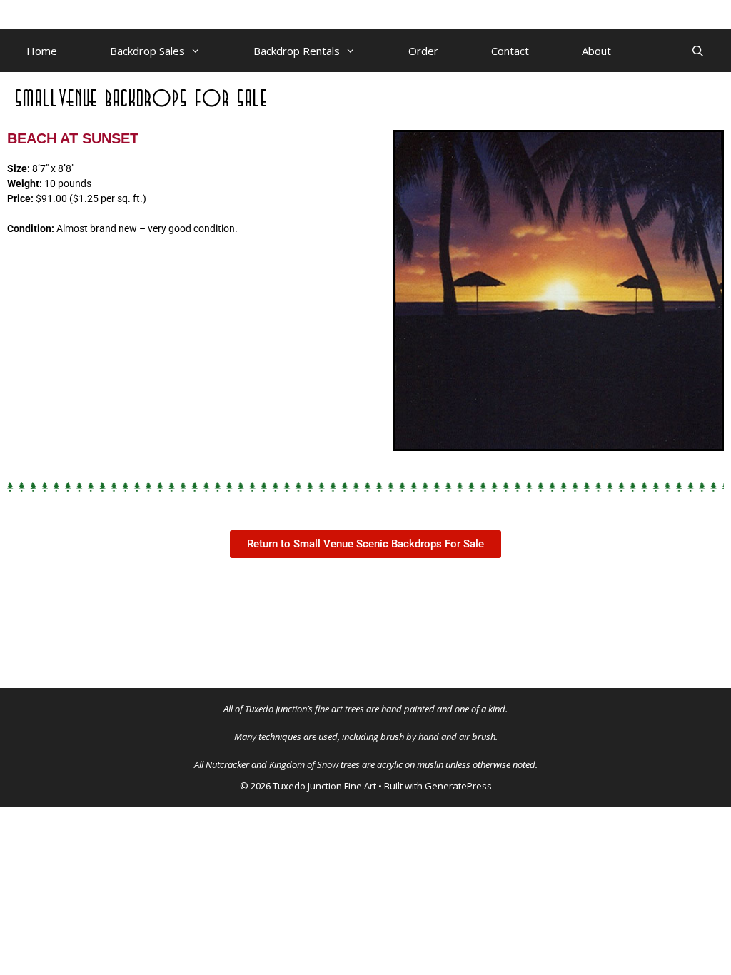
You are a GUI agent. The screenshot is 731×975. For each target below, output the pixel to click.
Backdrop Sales (147, 51)
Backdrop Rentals (296, 51)
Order (423, 51)
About (596, 51)
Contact (510, 51)
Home (41, 51)
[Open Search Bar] (698, 50)
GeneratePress (458, 785)
